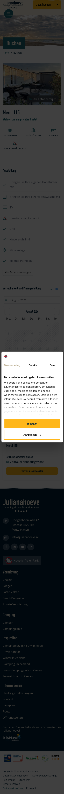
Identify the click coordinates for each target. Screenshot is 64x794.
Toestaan (32, 423)
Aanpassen (30, 434)
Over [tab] (52, 365)
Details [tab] (33, 365)
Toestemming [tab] (12, 365)
